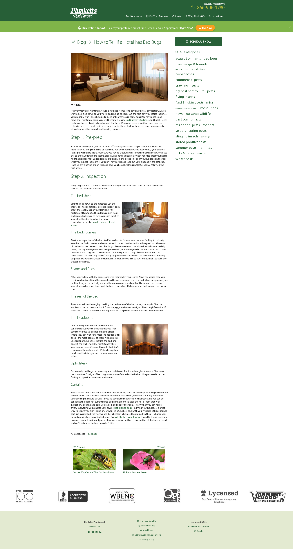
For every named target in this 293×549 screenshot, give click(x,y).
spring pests (198, 130)
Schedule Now (200, 41)
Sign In (200, 531)
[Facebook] (88, 532)
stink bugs (205, 136)
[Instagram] (96, 532)
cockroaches (184, 74)
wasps (201, 153)
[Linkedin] (100, 532)
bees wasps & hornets (191, 64)
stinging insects (186, 136)
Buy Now (207, 27)
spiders (180, 130)
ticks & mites (184, 153)
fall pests (208, 91)
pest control (184, 119)
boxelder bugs (198, 68)
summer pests (186, 147)
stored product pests (190, 142)
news (179, 113)
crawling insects (187, 85)
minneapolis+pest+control (186, 108)
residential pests (187, 125)
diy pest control (187, 91)
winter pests (184, 159)
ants (197, 58)
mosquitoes (209, 108)
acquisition (183, 58)
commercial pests (188, 79)
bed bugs (92, 433)
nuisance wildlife (198, 113)
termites (205, 147)
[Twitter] (92, 532)
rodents (208, 125)
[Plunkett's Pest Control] (83, 13)
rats (198, 119)
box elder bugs (181, 69)
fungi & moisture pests (189, 102)
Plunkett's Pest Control (198, 526)
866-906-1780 (94, 526)
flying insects (185, 96)
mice (209, 102)
